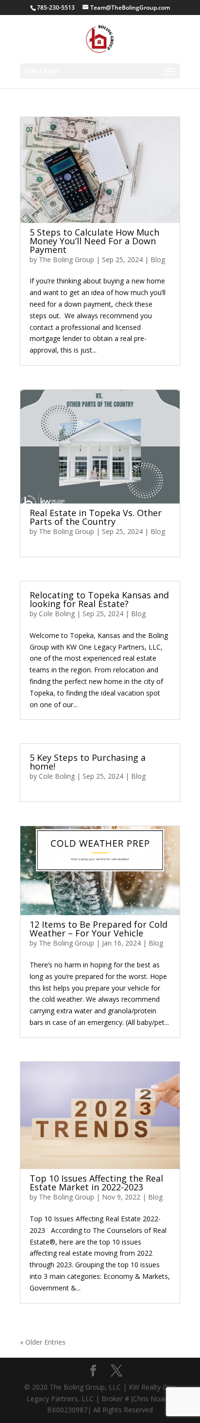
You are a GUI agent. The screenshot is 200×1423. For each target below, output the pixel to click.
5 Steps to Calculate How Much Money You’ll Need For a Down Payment (94, 240)
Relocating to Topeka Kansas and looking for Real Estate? (99, 599)
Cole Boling (57, 613)
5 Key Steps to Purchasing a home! (88, 762)
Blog (157, 259)
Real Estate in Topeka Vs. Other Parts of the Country (96, 517)
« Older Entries (43, 1342)
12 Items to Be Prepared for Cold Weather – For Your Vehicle (98, 929)
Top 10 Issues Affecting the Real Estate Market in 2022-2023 (96, 1182)
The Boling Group (66, 259)
